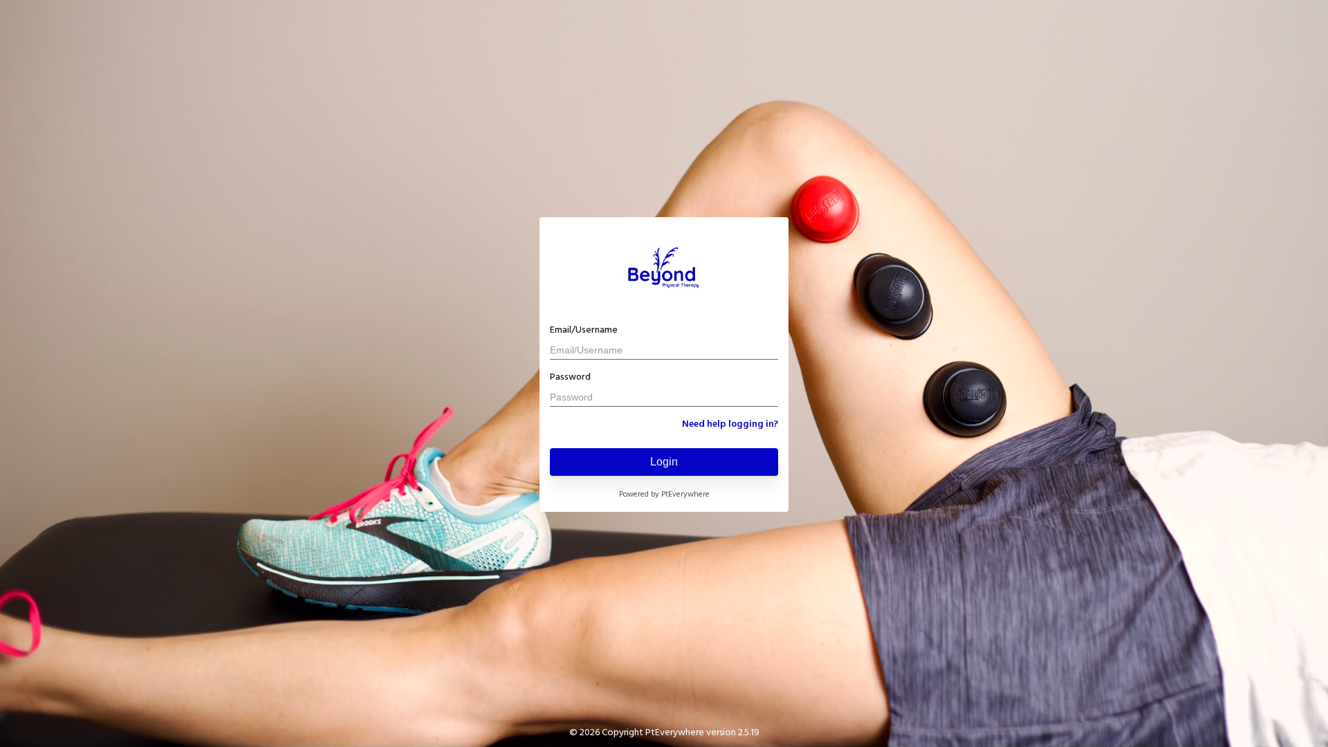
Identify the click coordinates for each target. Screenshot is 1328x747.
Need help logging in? (730, 424)
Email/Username (584, 330)
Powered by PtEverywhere (664, 494)
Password (570, 377)
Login (664, 462)
